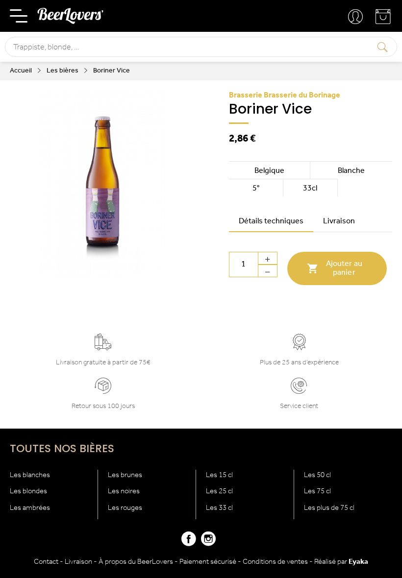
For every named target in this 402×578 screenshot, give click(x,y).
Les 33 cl (219, 508)
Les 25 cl (219, 491)
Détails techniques (271, 221)
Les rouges (125, 508)
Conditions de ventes (275, 562)
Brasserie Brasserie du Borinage (284, 95)
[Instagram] (208, 543)
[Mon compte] (356, 17)
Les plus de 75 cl (329, 508)
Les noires (124, 491)
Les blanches (30, 475)
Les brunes (125, 475)
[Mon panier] (384, 20)
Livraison (339, 221)
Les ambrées (30, 508)
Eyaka (358, 562)
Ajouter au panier (334, 268)
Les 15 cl (219, 475)
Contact (46, 562)
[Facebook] (188, 543)
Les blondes (28, 491)
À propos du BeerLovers (136, 562)
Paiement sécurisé (207, 562)
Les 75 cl (317, 491)
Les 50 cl (317, 475)
